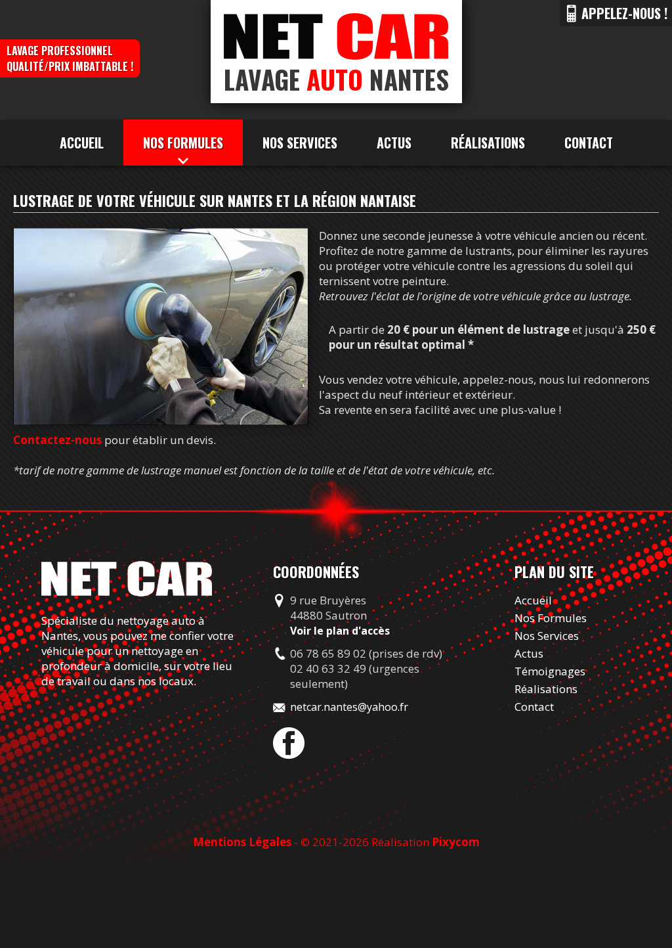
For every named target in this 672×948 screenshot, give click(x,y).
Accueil (82, 142)
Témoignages (549, 671)
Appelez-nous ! (624, 13)
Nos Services (299, 142)
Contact (588, 142)
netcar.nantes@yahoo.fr (349, 707)
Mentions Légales (242, 841)
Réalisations (488, 142)
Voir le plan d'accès (340, 630)
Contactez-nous (57, 439)
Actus (394, 142)
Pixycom (456, 841)
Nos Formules (550, 617)
